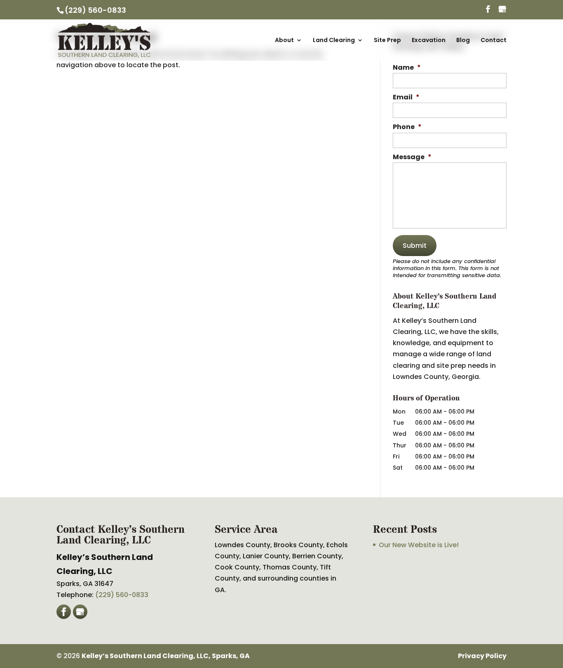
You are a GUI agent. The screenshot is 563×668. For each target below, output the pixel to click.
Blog (463, 40)
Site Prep (387, 40)
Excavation (429, 40)
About (284, 40)
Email (406, 97)
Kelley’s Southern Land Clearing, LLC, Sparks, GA (166, 656)
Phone (407, 127)
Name (407, 68)
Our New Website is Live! (419, 545)
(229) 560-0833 (95, 10)
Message (412, 157)
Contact (494, 40)
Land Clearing (334, 40)
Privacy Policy (482, 656)
